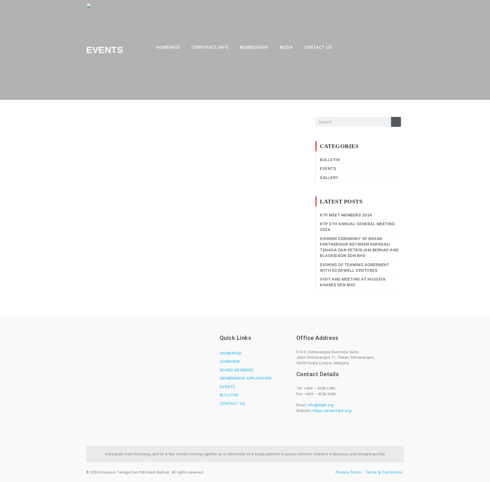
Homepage (168, 47)
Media (286, 47)
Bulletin (330, 159)
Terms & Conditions (384, 472)
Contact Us (318, 47)
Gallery (329, 177)
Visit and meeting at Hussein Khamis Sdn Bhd (352, 282)
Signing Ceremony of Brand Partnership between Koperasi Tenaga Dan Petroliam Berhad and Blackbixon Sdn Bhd (359, 247)
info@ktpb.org (321, 405)
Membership (254, 47)
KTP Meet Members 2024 (346, 215)
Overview (230, 361)
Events (328, 168)
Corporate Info (210, 47)
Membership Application (246, 378)
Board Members (237, 370)
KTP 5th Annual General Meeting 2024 (357, 227)
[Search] (396, 122)
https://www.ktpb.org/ (332, 411)
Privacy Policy (348, 472)
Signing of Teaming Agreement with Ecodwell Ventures (354, 267)
